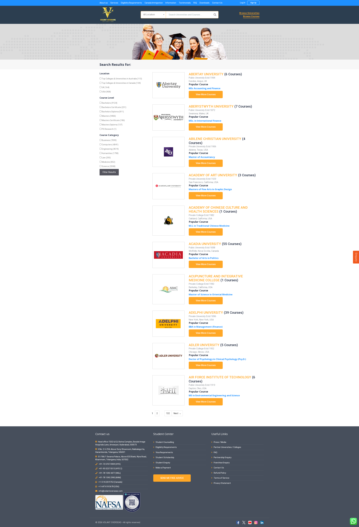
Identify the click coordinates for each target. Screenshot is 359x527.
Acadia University (205, 244)
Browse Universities (249, 13)
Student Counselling (164, 442)
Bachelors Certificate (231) (113, 107)
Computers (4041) (109, 144)
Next (177, 413)
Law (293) (106, 158)
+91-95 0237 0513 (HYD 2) (110, 468)
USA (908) (106, 92)
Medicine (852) (108, 162)
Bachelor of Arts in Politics (203, 258)
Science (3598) (108, 166)
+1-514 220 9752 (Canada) (110, 482)
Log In (242, 3)
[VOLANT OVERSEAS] (108, 14)
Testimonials (185, 3)
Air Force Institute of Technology (220, 377)
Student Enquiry (162, 463)
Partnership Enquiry (222, 457)
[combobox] (153, 14)
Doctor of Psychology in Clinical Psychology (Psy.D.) (217, 359)
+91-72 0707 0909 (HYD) (110, 464)
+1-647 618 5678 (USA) (108, 486)
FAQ (195, 3)
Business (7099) (109, 140)
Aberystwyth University (211, 106)
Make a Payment (163, 468)
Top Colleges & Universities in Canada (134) (121, 83)
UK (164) (105, 87)
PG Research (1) (108, 129)
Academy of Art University (213, 175)
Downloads (205, 3)
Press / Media (219, 442)
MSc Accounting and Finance (204, 88)
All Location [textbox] (149, 14)
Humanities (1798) (109, 153)
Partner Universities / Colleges (227, 447)
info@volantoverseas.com (111, 491)
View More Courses (206, 94)
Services (114, 3)
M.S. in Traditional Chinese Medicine (209, 225)
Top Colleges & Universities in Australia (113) (121, 79)
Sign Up (253, 3)
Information (170, 3)
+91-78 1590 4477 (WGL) (110, 473)
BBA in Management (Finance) (206, 326)
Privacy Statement (222, 483)
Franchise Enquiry (221, 463)
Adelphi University (206, 313)
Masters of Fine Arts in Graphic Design (210, 189)
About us (104, 3)
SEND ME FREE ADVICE (172, 478)
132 (168, 413)
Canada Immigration (154, 3)
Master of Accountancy (202, 157)
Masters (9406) (108, 116)
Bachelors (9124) (109, 103)
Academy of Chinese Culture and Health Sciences (218, 210)
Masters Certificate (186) (113, 120)
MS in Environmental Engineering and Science (214, 395)
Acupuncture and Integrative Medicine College (216, 278)
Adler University (204, 345)
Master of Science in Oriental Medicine (211, 294)
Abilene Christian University (215, 139)
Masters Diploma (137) (111, 125)
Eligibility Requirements (131, 3)
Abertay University (206, 74)
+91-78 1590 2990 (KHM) (110, 477)
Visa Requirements (164, 452)
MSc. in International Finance (205, 120)
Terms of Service (221, 478)
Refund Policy (219, 473)
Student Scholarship (164, 457)
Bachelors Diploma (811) (112, 112)
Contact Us (217, 3)
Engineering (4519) (110, 149)
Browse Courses (251, 16)
